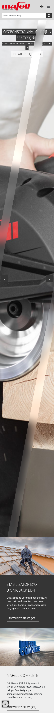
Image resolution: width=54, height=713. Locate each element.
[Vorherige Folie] (4, 278)
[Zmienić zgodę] (5, 704)
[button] (41, 6)
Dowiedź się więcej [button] (22, 618)
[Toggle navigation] (48, 6)
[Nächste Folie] (49, 278)
